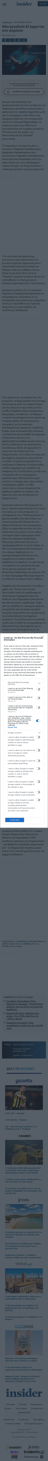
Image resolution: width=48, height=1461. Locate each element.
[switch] (38, 689)
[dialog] (24, 730)
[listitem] (24, 683)
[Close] (43, 638)
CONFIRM (14, 820)
